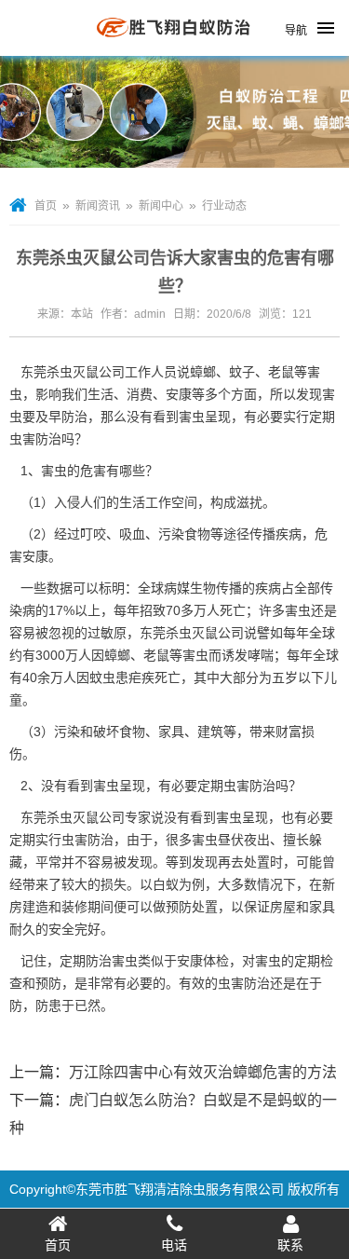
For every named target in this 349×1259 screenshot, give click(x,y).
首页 (45, 205)
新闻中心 (161, 205)
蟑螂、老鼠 (136, 655)
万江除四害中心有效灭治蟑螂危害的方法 (203, 1072)
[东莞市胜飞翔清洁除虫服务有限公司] (175, 48)
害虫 (298, 610)
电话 (174, 1245)
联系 (290, 1245)
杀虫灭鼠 (73, 817)
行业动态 (224, 205)
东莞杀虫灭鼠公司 (72, 371)
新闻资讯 (97, 205)
